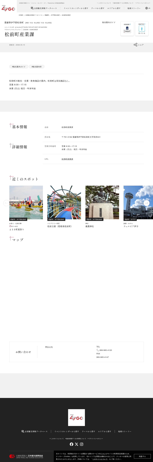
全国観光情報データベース (45, 8)
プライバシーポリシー (143, 3)
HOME (21, 15)
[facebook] (71, 444)
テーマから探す (98, 8)
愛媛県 (47, 15)
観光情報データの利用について (124, 3)
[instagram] (81, 444)
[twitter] (77, 444)
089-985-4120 (106, 350)
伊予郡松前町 (55, 15)
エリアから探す (114, 8)
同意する (142, 456)
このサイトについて (100, 459)
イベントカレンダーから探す (76, 8)
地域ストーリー (134, 8)
